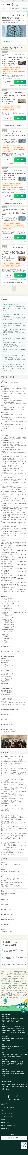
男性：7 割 (10, 651)
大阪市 (7, 1054)
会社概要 (3, 1119)
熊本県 (3, 1073)
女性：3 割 (16, 651)
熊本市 (7, 1073)
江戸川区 (11, 1026)
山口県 (8, 1064)
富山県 (17, 1038)
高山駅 (7, 1089)
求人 (13, 5)
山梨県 (8, 1040)
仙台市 (16, 1019)
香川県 (12, 1064)
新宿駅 (7, 1086)
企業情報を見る (7, 41)
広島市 (7, 1062)
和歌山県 (18, 1056)
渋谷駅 (17, 1086)
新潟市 (7, 1038)
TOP (2, 1110)
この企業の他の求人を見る (13, 125)
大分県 (12, 1073)
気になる (9, 81)
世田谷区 (21, 1026)
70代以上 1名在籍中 (6, 694)
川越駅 (12, 1086)
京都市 (4, 1056)
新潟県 (3, 1038)
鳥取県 (21, 1062)
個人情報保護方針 (5, 1122)
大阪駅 (18, 1084)
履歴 (17, 5)
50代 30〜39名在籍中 (6, 690)
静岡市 (17, 1046)
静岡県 (13, 1046)
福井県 (3, 1040)
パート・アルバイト (17, 983)
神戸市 (20, 1054)
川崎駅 (8, 1084)
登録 (21, 5)
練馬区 (8, 1028)
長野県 (12, 1038)
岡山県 (12, 1062)
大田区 (16, 1026)
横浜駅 (22, 1084)
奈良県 (13, 1056)
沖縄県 (3, 1075)
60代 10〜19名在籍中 (6, 692)
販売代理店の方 (5, 1129)
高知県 (3, 1066)
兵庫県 (16, 1054)
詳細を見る (20, 81)
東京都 (3, 872)
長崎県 (23, 1071)
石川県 (21, 1038)
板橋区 (21, 1028)
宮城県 (12, 1019)
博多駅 (13, 1084)
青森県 (21, 1019)
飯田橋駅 (22, 1086)
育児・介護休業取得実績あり (8, 893)
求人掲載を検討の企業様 (7, 1107)
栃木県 (19, 1033)
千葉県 (18, 1030)
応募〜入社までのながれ (7, 1113)
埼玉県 (3, 1033)
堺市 (12, 1054)
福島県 (17, 1021)
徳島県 (17, 1064)
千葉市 (22, 1030)
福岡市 (7, 1071)
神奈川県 (4, 1030)
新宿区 (12, 1028)
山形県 (12, 1021)
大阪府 (3, 1054)
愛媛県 (21, 1064)
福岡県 (3, 1071)
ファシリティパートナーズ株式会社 (9, 54)
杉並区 (3, 1028)
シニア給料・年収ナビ (6, 1116)
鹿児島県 (22, 1073)
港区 (7, 1026)
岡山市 (16, 1062)
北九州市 (13, 1071)
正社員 (3, 983)
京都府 (25, 1054)
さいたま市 (8, 1033)
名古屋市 (8, 1046)
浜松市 (22, 1046)
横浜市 (8, 1030)
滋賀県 (9, 1056)
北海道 (3, 1019)
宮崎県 (17, 1073)
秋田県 (8, 1021)
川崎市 (13, 1030)
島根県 (3, 1064)
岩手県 (3, 1021)
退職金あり (4, 894)
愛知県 (3, 1046)
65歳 (11, 724)
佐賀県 (18, 1071)
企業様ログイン (5, 1104)
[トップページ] (1, 8)
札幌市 (7, 1019)
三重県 (3, 1048)
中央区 (6, 872)
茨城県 (14, 1033)
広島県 (3, 1062)
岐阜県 (8, 1048)
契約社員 (9, 983)
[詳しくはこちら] (14, 70)
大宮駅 (4, 1084)
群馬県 (23, 1033)
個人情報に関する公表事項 (8, 1125)
